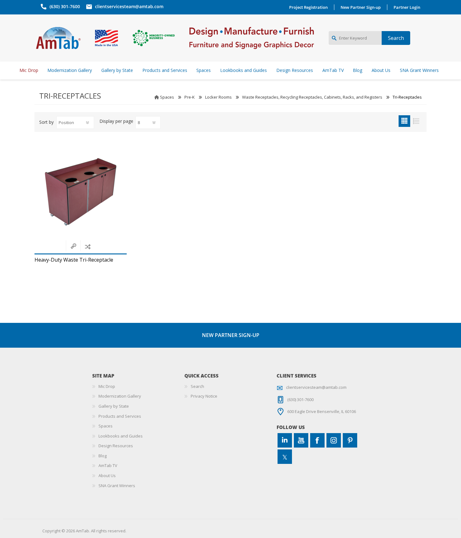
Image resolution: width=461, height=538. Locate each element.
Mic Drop (106, 386)
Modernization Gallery (119, 396)
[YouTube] (301, 440)
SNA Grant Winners (116, 485)
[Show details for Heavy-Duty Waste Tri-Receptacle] (80, 192)
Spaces (167, 97)
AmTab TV (107, 465)
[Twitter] (285, 456)
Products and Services (119, 416)
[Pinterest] (350, 440)
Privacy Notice (204, 396)
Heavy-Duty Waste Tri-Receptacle (73, 260)
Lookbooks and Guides (120, 436)
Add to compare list (87, 246)
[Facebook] (317, 440)
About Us (107, 475)
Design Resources (115, 445)
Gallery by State (113, 406)
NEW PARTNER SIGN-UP (230, 335)
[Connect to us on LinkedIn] (285, 440)
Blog (102, 456)
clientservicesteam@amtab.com (129, 6)
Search (197, 386)
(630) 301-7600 (65, 6)
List (416, 121)
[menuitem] (138, 387)
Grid (404, 121)
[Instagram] (333, 440)
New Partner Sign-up (361, 7)
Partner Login (407, 7)
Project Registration (308, 7)
